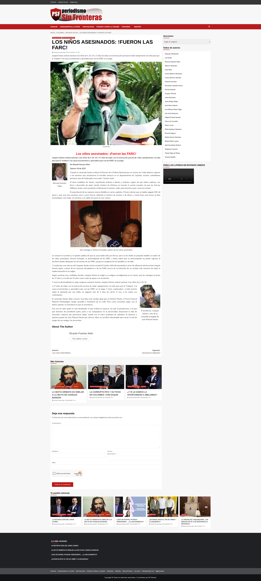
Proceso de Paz (57, 37)
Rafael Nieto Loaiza (172, 141)
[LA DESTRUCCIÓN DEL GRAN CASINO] (65, 507)
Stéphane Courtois (171, 149)
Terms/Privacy (127, 571)
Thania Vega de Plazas (172, 153)
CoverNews (141, 577)
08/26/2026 (69, 524)
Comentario (57, 423)
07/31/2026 (134, 524)
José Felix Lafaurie (171, 105)
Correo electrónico (112, 452)
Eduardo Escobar (171, 81)
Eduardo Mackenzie (172, 54)
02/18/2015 (71, 52)
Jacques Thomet (170, 93)
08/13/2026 (69, 400)
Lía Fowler (168, 58)
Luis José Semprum (171, 113)
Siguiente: (151, 351)
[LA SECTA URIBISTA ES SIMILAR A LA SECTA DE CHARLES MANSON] (68, 377)
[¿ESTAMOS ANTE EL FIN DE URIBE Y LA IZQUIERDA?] (162, 507)
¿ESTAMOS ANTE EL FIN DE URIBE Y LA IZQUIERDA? (69, 559)
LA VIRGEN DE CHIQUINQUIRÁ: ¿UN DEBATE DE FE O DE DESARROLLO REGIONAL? (194, 522)
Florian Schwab (170, 89)
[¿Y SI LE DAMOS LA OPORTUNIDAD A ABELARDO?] (144, 377)
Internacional (88, 27)
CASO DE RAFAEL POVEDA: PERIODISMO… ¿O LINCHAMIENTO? (74, 554)
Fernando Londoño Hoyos (174, 85)
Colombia (128, 27)
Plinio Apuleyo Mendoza (173, 129)
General (53, 27)
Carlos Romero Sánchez (173, 77)
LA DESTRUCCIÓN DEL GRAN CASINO (64, 545)
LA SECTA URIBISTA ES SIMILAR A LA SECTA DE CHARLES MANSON (68, 395)
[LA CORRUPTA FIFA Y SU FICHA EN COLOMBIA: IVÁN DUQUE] (106, 377)
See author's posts (79, 339)
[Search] (209, 26)
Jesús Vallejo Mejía (171, 101)
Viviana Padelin (170, 157)
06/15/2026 (145, 397)
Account (137, 571)
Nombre (55, 451)
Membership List (148, 571)
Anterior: (61, 351)
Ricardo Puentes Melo (68, 37)
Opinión (139, 27)
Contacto (53, 2)
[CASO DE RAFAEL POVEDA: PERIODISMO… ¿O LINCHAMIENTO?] (130, 507)
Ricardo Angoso (170, 133)
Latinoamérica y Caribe (70, 27)
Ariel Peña (168, 70)
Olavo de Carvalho (171, 121)
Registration (74, 2)
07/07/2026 (107, 397)
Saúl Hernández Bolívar (173, 145)
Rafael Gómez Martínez (173, 137)
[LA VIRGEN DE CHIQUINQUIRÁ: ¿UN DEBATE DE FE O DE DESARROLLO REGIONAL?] (195, 507)
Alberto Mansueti (171, 66)
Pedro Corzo (169, 125)
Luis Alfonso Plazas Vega (173, 109)
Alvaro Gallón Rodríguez (59, 514)
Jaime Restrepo (170, 97)
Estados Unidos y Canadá (108, 27)
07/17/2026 (199, 526)
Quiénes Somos (63, 2)
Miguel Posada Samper (173, 117)
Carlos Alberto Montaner (173, 74)
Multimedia (69, 386)
